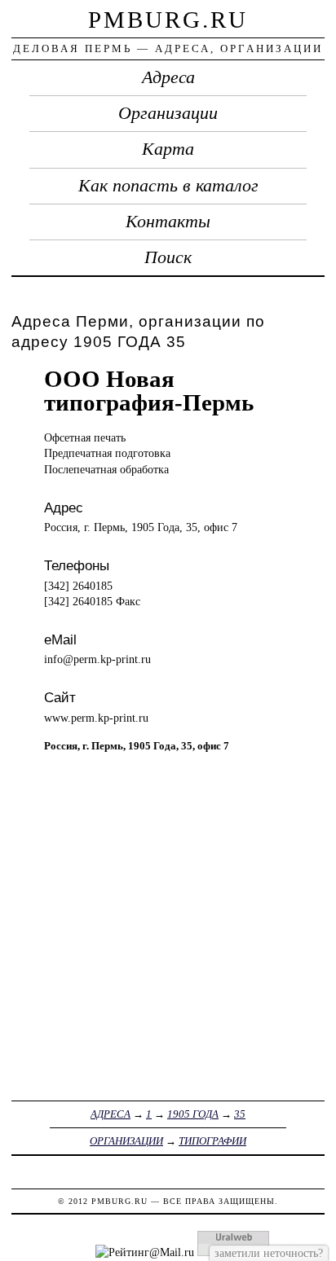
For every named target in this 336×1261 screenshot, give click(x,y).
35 (239, 1114)
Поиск (168, 257)
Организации (168, 113)
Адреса (168, 77)
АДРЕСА (110, 1114)
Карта (168, 149)
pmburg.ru (168, 20)
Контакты (168, 221)
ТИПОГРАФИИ (212, 1141)
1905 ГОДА (193, 1114)
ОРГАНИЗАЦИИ (126, 1141)
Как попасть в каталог (168, 186)
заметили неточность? (268, 1252)
